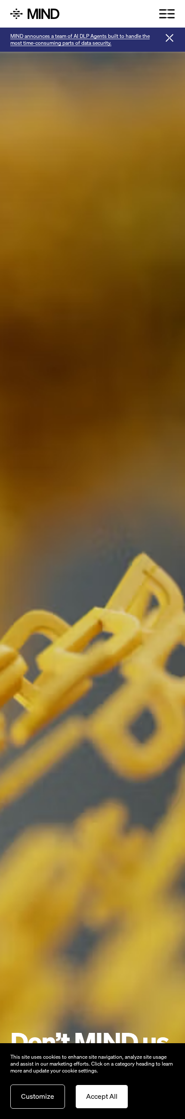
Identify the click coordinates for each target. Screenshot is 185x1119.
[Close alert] (169, 38)
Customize (37, 1096)
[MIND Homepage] (49, 14)
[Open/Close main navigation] (167, 14)
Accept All (101, 1096)
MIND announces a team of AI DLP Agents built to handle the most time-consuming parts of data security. (80, 39)
